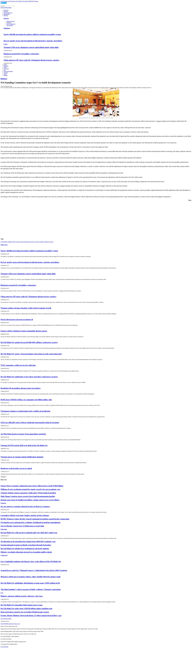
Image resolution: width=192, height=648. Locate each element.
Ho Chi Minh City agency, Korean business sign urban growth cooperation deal (31, 354)
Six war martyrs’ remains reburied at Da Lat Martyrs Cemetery (25, 506)
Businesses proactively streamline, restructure (21, 54)
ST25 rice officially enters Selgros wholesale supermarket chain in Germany (30, 422)
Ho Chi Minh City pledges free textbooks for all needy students (25, 548)
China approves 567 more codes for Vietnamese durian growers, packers (31, 60)
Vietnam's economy (48, 241)
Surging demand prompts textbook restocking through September (26, 545)
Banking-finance (10, 21)
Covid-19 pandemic (39, 241)
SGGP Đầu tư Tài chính (21, 1)
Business (6, 15)
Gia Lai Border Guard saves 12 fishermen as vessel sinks (22, 526)
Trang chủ (6, 10)
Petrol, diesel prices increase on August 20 (17, 319)
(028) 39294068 (5, 623)
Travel (5, 74)
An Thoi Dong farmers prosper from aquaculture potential (23, 434)
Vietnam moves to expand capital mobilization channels (22, 457)
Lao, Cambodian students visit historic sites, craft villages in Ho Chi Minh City (31, 561)
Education (6, 66)
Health (5, 64)
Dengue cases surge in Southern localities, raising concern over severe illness (30, 500)
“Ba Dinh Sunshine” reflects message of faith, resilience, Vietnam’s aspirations (31, 589)
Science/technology (8, 71)
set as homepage (4, 646)
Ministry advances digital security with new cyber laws (22, 596)
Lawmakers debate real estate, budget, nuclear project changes (25, 515)
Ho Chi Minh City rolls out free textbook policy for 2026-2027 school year (29, 533)
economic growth (19, 241)
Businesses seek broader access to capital (16, 468)
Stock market (10, 25)
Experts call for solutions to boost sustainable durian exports (24, 331)
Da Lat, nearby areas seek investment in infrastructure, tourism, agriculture (33, 41)
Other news (4, 245)
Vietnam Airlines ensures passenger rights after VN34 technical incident (28, 493)
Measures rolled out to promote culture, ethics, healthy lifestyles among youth (30, 577)
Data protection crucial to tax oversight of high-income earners (25, 612)
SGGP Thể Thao (12, 1)
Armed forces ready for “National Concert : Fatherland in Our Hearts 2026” (34, 570)
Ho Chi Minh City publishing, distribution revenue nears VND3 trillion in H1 (30, 583)
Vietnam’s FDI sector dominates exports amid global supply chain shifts (31, 47)
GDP (14, 241)
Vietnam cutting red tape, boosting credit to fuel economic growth (26, 308)
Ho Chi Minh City (8, 12)
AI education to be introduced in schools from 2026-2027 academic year (28, 541)
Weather (6, 75)
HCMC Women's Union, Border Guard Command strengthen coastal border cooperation (35, 519)
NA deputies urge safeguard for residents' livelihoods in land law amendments (30, 522)
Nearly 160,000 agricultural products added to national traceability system (32, 34)
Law (5, 70)
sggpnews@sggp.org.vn (14, 623)
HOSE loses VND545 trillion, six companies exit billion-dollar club (26, 400)
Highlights (7, 28)
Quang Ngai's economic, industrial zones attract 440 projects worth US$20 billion (32, 486)
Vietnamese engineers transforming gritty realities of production (25, 411)
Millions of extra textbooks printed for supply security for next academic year (30, 489)
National (6, 11)
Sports (5, 67)
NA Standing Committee (6, 241)
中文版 (29, 1)
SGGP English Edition (6, 7)
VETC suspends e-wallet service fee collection (18, 365)
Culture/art (6, 68)
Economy (9, 22)
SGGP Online (4, 1)
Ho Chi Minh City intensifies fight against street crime (21, 605)
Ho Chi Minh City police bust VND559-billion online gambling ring (26, 608)
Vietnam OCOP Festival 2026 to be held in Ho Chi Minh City (24, 445)
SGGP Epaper (35, 1)
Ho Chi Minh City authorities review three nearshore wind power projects (29, 377)
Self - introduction (11, 24)
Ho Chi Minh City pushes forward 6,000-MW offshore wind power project (29, 342)
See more (3, 476)
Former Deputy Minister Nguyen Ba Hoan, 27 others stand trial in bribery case (31, 615)
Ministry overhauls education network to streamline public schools (26, 552)
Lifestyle (6, 72)
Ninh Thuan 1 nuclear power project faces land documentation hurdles (28, 496)
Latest (5, 44)
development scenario (29, 241)
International (7, 14)
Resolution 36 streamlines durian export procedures (20, 388)
